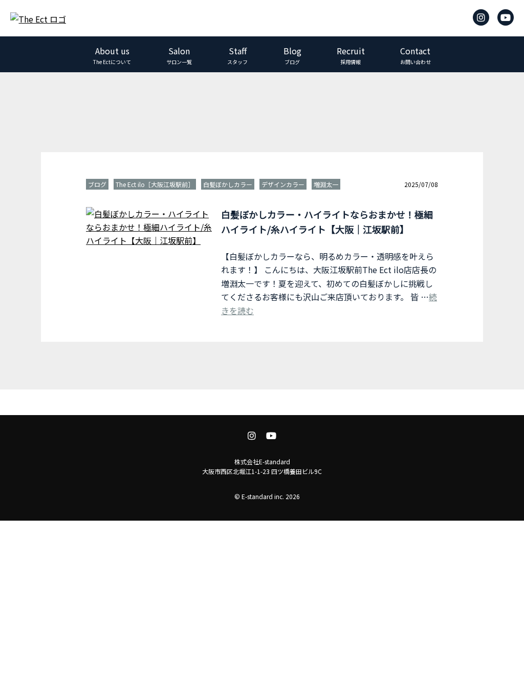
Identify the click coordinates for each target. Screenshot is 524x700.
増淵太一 (326, 184)
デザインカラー (282, 184)
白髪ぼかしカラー (227, 184)
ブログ (97, 184)
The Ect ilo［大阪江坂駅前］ (155, 184)
